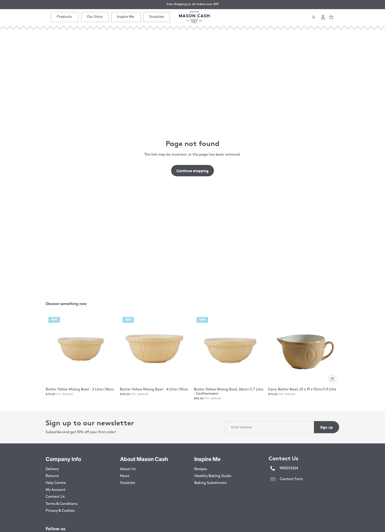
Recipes (200, 469)
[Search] (313, 17)
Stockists (127, 483)
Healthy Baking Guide (212, 476)
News (124, 476)
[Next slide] (110, 350)
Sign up (326, 426)
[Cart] (331, 17)
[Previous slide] (52, 350)
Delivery (52, 469)
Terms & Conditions (62, 504)
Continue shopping (192, 170)
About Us (128, 469)
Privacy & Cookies (60, 511)
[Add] (332, 379)
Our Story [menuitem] (95, 17)
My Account (56, 490)
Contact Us (55, 497)
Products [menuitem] (64, 17)
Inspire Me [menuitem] (125, 17)
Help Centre (56, 483)
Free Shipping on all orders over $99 (193, 4)
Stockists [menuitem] (156, 17)
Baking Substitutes (210, 483)
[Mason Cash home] (194, 17)
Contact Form (291, 479)
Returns (52, 476)
